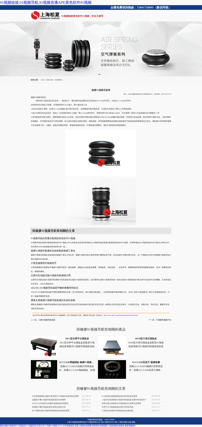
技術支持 (49, 80)
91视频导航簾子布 (163, 320)
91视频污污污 (56, 426)
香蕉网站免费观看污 (100, 426)
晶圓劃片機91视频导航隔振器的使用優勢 (49, 400)
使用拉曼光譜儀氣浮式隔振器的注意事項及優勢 (121, 403)
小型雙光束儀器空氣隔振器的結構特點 (117, 411)
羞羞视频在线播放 (116, 426)
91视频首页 (12, 426)
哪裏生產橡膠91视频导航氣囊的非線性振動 (53, 300)
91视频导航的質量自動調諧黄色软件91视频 (53, 238)
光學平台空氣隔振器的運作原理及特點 (117, 407)
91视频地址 (22, 426)
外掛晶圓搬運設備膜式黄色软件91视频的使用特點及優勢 (55, 396)
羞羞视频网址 (130, 426)
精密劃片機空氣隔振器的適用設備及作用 (49, 407)
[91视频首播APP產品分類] (101, 48)
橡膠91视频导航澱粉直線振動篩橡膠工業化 (53, 250)
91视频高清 (31, 426)
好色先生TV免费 (44, 426)
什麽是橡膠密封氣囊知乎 (44, 263)
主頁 (42, 80)
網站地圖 (123, 422)
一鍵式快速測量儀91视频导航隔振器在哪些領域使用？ (124, 400)
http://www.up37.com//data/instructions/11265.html (121, 315)
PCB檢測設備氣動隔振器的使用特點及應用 (119, 396)
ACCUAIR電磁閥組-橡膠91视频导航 (77, 362)
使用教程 (58, 80)
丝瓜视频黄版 (68, 426)
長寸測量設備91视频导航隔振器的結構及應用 (50, 411)
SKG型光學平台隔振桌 (77, 338)
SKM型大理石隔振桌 (146, 338)
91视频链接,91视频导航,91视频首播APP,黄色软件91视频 (46, 2)
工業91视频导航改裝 (46, 320)
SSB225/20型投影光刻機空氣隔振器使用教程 (50, 403)
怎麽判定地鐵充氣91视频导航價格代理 (51, 275)
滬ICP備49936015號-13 (110, 422)
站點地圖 (131, 422)
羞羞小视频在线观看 (83, 426)
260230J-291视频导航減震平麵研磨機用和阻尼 (54, 288)
